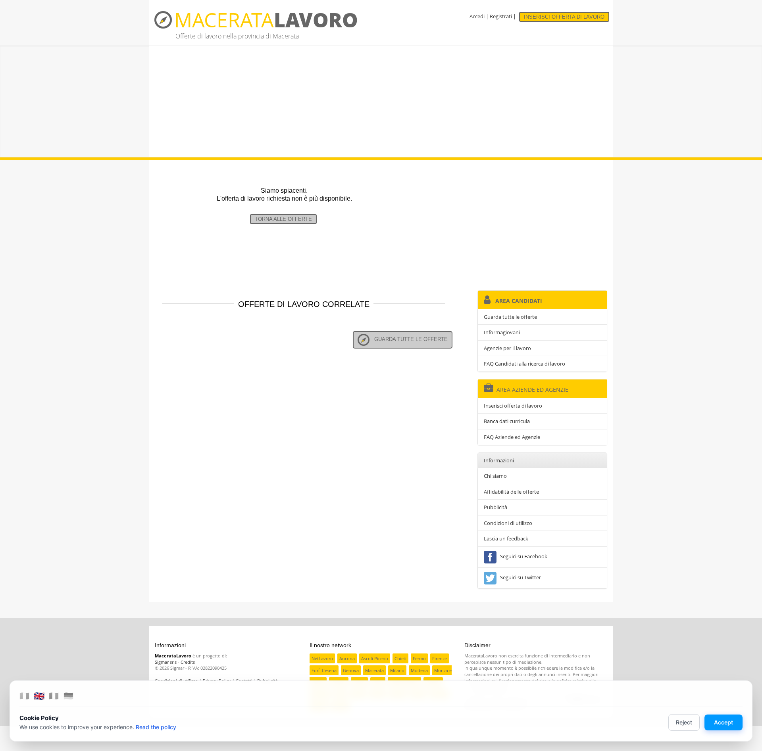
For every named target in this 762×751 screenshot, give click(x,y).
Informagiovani (502, 332)
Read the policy (156, 727)
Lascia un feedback (506, 538)
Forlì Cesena (324, 670)
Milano (397, 670)
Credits (188, 662)
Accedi (477, 16)
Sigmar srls (166, 662)
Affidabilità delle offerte (511, 491)
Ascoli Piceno (374, 658)
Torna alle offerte (283, 219)
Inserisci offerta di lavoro (513, 405)
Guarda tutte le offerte (408, 339)
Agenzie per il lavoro (507, 348)
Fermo (419, 658)
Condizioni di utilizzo (508, 523)
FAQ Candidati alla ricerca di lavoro (524, 363)
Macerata (374, 670)
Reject (684, 722)
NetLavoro (322, 658)
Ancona (347, 658)
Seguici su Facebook (522, 556)
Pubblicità (495, 507)
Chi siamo (495, 475)
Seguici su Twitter (519, 577)
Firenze (439, 658)
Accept (723, 722)
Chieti (400, 658)
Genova (351, 670)
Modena (419, 670)
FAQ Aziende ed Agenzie (512, 437)
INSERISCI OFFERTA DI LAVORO (564, 17)
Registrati (501, 16)
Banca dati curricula (507, 421)
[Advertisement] (381, 101)
